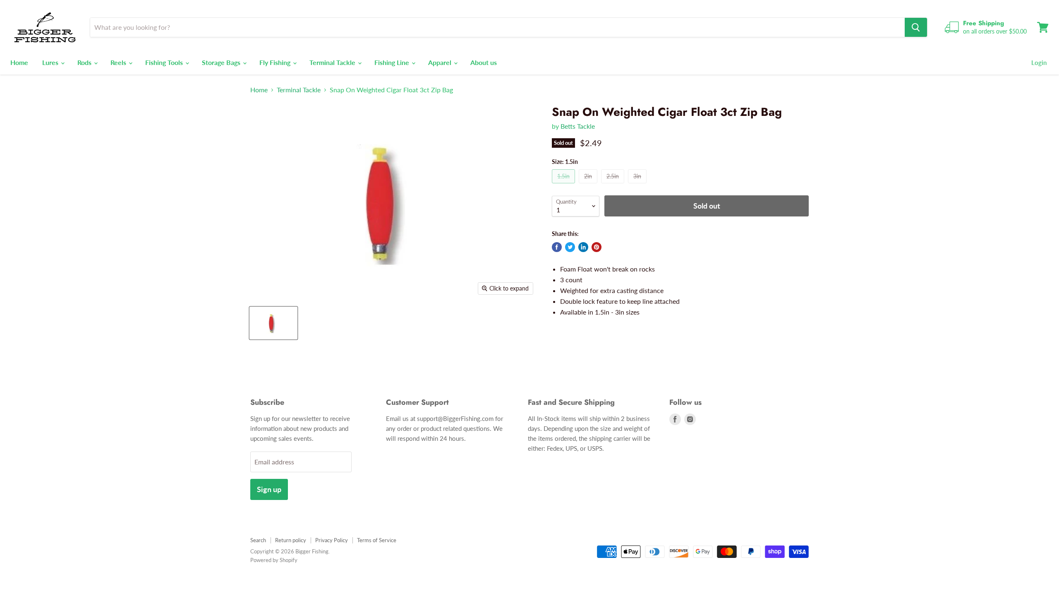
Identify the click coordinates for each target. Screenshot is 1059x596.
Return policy (290, 540)
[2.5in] (613, 185)
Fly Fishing (275, 62)
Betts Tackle (578, 126)
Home (19, 62)
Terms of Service (376, 540)
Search (258, 540)
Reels (119, 62)
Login (1039, 62)
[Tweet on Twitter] (570, 247)
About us (483, 62)
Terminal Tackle (333, 62)
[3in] (638, 185)
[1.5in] (564, 185)
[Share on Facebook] (557, 247)
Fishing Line (392, 62)
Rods (85, 62)
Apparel (440, 62)
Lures (51, 62)
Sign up (269, 489)
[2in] (589, 185)
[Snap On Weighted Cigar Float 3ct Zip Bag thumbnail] (273, 323)
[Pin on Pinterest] (596, 247)
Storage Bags (222, 62)
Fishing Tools (164, 62)
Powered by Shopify (273, 560)
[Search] (916, 27)
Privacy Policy (331, 540)
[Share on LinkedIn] (583, 247)
